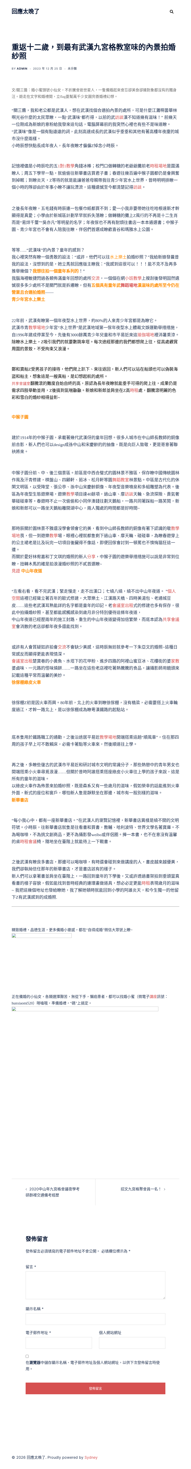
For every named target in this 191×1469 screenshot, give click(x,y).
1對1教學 (66, 166)
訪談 (119, 117)
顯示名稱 (35, 1308)
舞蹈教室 (120, 480)
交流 (95, 278)
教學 (70, 494)
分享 (91, 556)
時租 (134, 390)
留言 (31, 1266)
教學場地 (36, 327)
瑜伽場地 (145, 335)
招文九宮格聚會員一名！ (141, 1189)
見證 (16, 571)
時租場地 (158, 166)
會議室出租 (122, 605)
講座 (153, 997)
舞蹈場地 (129, 285)
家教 (175, 661)
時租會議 (28, 841)
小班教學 (133, 278)
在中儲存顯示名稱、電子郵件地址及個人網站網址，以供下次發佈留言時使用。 (93, 1365)
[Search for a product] (172, 12)
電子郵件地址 (38, 1332)
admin (22, 68)
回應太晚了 (26, 11)
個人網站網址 (110, 1332)
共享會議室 (21, 383)
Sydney (91, 1457)
